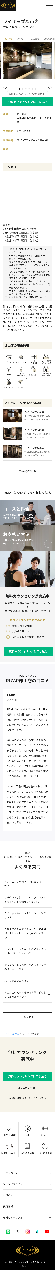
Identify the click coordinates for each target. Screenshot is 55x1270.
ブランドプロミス (13, 1184)
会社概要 (8, 1262)
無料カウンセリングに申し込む (27, 102)
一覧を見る (27, 1017)
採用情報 (8, 1206)
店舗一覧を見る (27, 471)
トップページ (10, 1173)
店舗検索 (15, 1033)
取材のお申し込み (13, 1217)
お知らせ (8, 1195)
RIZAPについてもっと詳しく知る (27, 492)
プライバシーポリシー (39, 1262)
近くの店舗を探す (27, 1087)
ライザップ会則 (21, 1262)
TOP (4, 1033)
